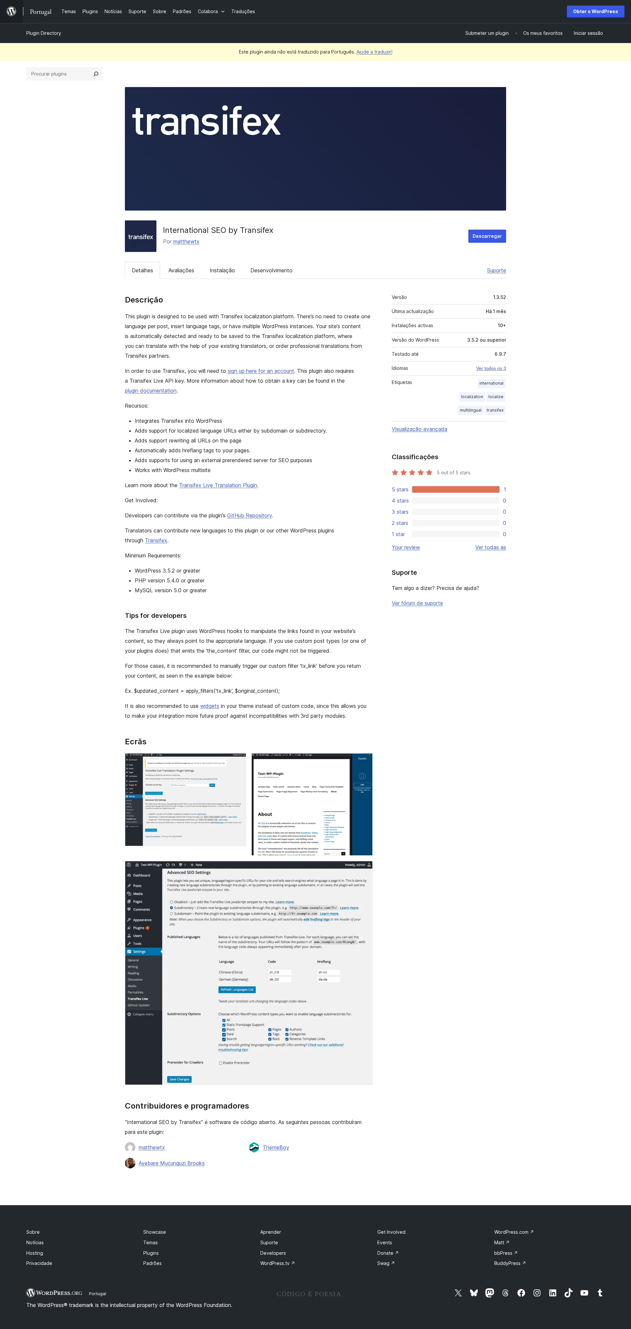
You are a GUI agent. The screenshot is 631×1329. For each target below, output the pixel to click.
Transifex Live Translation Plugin (218, 485)
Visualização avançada (419, 429)
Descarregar (487, 236)
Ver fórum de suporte (417, 603)
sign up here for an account (261, 371)
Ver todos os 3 (491, 368)
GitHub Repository (249, 515)
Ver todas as (490, 547)
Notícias (35, 1242)
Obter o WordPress (595, 11)
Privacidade (39, 1263)
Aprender (270, 1232)
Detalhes (142, 270)
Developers (273, 1253)
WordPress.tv (277, 1263)
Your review (406, 547)
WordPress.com (514, 1232)
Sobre (33, 1232)
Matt (502, 1242)
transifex (495, 410)
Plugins (151, 1253)
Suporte (496, 270)
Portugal (97, 1293)
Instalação (222, 270)
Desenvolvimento (271, 270)
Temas (150, 1242)
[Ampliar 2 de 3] (364, 762)
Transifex (156, 540)
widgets (209, 706)
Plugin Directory (43, 33)
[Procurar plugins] (96, 73)
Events (384, 1242)
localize (495, 396)
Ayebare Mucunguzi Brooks (172, 1163)
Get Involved (391, 1232)
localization (472, 396)
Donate (388, 1253)
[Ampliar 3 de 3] (364, 870)
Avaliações (181, 270)
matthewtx (186, 241)
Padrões (152, 1263)
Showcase (154, 1232)
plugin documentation (150, 390)
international (491, 383)
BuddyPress (510, 1263)
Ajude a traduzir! (374, 52)
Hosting (34, 1253)
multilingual (470, 410)
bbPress (506, 1253)
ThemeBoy (276, 1147)
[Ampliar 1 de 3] (237, 762)
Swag (386, 1263)
